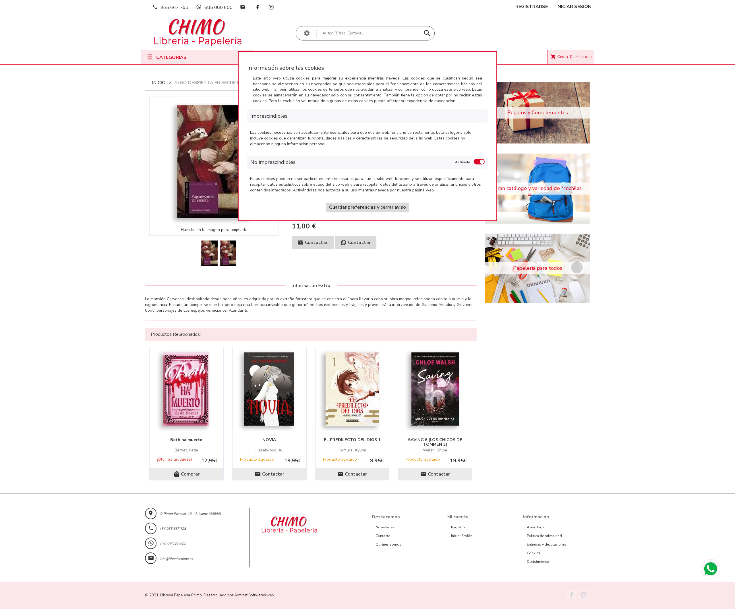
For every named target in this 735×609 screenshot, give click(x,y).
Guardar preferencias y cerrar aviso (367, 207)
